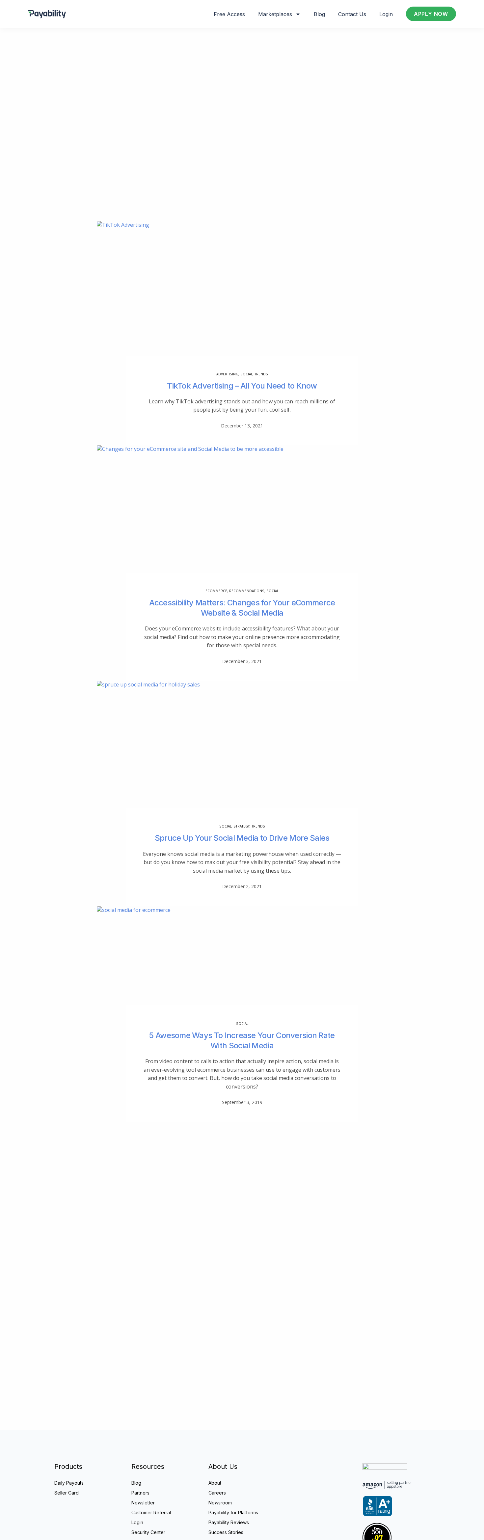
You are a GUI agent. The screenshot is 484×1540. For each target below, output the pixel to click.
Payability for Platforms (233, 1512)
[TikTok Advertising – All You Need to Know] (242, 297)
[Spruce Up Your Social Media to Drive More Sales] (242, 753)
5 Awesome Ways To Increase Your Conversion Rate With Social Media (242, 1040)
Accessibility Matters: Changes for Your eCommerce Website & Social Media (242, 608)
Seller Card (66, 1493)
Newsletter (143, 1502)
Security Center (148, 1532)
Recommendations (246, 591)
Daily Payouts (69, 1483)
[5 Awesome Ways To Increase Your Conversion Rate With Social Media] (242, 965)
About (214, 1483)
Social (246, 374)
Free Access (229, 14)
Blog (319, 14)
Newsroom (220, 1502)
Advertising (227, 374)
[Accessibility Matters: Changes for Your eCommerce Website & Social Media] (242, 518)
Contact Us (352, 14)
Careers (217, 1493)
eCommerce (216, 591)
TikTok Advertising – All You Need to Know (242, 386)
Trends (261, 374)
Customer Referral (151, 1512)
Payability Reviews (228, 1522)
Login (386, 14)
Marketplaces (275, 14)
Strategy (241, 826)
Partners (140, 1493)
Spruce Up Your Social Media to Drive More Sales (242, 838)
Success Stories (225, 1532)
